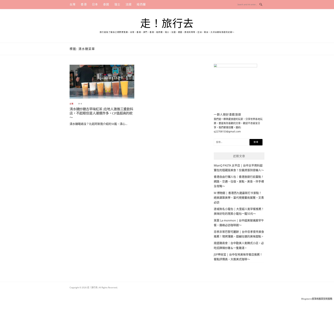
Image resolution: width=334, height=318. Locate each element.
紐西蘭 (141, 4)
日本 (95, 4)
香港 (84, 4)
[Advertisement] (167, 292)
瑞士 (117, 4)
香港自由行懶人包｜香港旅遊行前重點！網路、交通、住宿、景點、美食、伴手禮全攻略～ (239, 181)
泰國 (106, 4)
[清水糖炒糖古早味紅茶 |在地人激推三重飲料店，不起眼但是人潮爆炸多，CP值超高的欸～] (102, 81)
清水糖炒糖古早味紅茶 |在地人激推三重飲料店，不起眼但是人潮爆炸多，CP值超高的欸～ (101, 113)
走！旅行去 (167, 23)
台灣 (72, 4)
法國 (129, 4)
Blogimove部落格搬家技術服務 (316, 298)
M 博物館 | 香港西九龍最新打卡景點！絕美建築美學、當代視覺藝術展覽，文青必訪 (239, 197)
